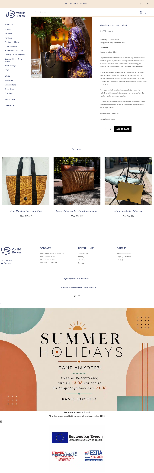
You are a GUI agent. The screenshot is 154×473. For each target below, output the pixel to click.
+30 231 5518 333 (47, 259)
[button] (1, 303)
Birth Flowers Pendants (14, 51)
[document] (77, 361)
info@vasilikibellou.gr (48, 262)
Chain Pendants (11, 46)
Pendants (8, 38)
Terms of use (83, 254)
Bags (7, 76)
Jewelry (9, 25)
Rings (7, 70)
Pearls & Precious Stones (15, 55)
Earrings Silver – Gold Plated (13, 60)
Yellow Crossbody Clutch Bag (128, 211)
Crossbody (9, 93)
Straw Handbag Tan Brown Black (26, 211)
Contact (9, 105)
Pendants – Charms (12, 42)
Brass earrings (10, 66)
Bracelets (8, 34)
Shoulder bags (10, 85)
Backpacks (9, 81)
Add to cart (122, 129)
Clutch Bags (9, 89)
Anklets (8, 29)
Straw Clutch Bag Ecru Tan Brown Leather (77, 211)
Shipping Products (124, 257)
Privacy (81, 257)
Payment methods (124, 254)
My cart (120, 260)
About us (10, 99)
